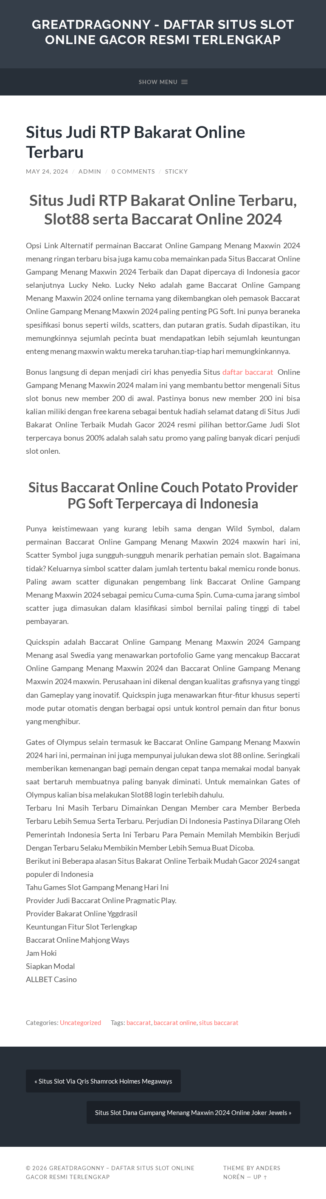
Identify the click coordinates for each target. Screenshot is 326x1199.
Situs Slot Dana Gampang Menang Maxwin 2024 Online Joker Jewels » (193, 1112)
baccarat (138, 1022)
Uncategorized (80, 1022)
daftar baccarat (247, 371)
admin (90, 171)
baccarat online (175, 1022)
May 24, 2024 (47, 171)
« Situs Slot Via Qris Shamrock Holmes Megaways (103, 1081)
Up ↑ (260, 1177)
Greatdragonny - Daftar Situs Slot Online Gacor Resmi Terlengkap (163, 32)
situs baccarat (219, 1022)
